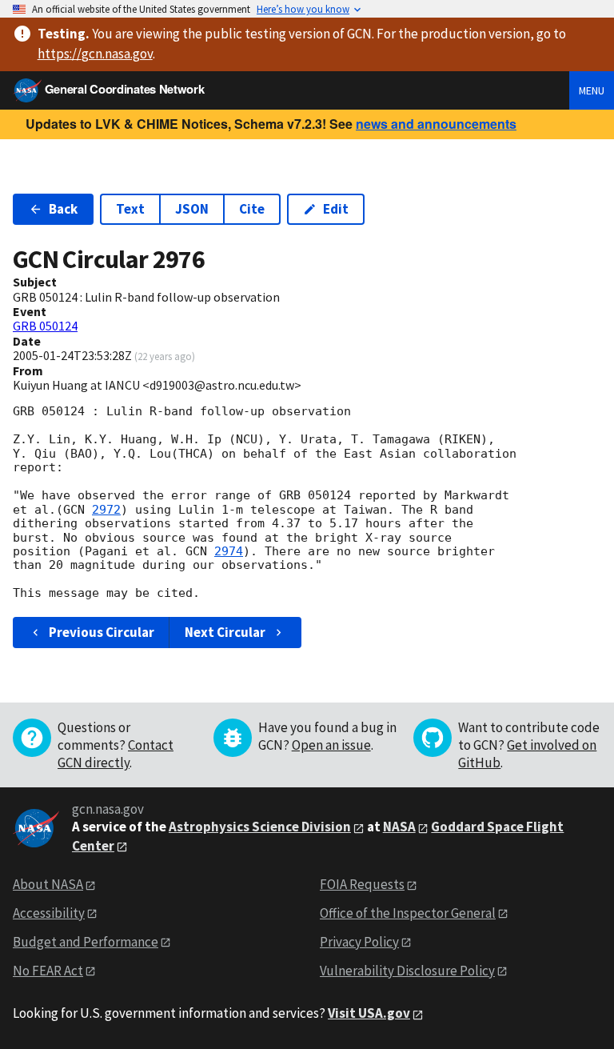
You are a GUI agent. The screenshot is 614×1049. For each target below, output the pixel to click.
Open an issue (331, 745)
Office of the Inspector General (408, 913)
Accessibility (49, 913)
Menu (591, 90)
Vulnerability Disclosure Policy (407, 970)
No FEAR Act (48, 970)
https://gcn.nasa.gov (95, 53)
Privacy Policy (359, 942)
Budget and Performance (85, 942)
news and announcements (436, 123)
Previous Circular (101, 632)
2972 (106, 509)
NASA (399, 826)
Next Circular (225, 632)
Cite (252, 209)
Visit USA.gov (369, 1013)
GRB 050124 (45, 326)
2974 (228, 551)
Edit (336, 209)
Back (63, 209)
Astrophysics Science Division (260, 826)
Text (130, 209)
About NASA (48, 884)
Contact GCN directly (115, 753)
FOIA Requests (362, 884)
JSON (192, 209)
